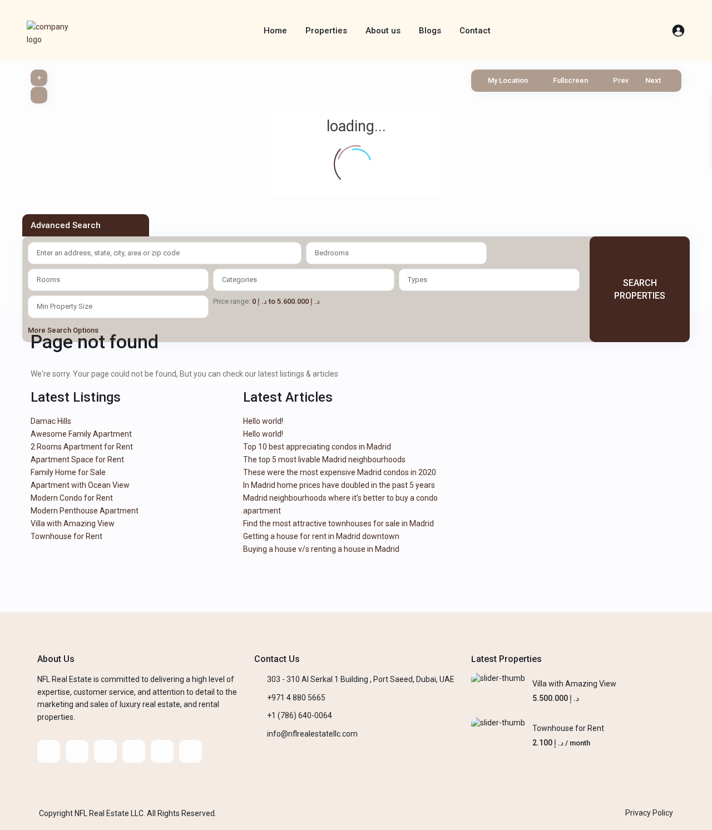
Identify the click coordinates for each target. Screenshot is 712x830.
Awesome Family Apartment (81, 433)
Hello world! (263, 421)
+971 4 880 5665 (296, 697)
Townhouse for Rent (66, 536)
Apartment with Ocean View (80, 485)
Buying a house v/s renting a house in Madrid (321, 549)
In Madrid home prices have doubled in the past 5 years (339, 485)
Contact (475, 31)
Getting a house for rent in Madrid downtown (321, 536)
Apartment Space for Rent (77, 459)
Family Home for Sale (68, 472)
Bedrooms (332, 253)
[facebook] (48, 751)
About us (382, 31)
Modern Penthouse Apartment (85, 510)
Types (417, 279)
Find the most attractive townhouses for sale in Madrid (338, 523)
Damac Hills (51, 421)
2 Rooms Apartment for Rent (82, 446)
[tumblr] (133, 751)
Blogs (430, 31)
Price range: (231, 301)
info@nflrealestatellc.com (312, 733)
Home (275, 31)
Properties (326, 31)
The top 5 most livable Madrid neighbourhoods (324, 459)
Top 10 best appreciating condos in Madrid (317, 446)
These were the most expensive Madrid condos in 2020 (339, 472)
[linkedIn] (105, 751)
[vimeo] (190, 751)
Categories (239, 279)
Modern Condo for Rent (72, 497)
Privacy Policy (649, 812)
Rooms (48, 279)
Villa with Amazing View (73, 523)
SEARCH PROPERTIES (639, 289)
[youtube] (162, 751)
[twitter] (77, 751)
